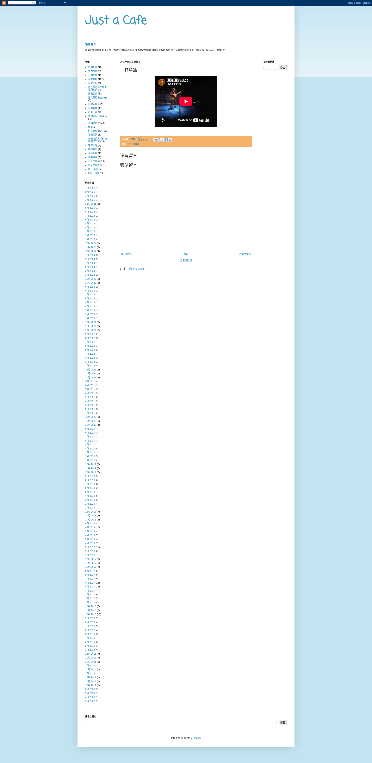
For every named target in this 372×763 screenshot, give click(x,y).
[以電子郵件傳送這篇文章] (155, 140)
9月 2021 (90, 381)
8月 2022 (90, 338)
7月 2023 (90, 294)
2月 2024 (90, 271)
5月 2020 (90, 444)
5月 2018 (90, 539)
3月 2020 (90, 452)
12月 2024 (90, 243)
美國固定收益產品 (97, 116)
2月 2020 (90, 456)
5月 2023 (90, 302)
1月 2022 (90, 365)
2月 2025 (90, 235)
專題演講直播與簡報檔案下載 (97, 140)
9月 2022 (90, 334)
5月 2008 (90, 693)
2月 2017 (90, 598)
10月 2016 (90, 614)
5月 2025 (90, 223)
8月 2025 (90, 211)
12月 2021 (90, 369)
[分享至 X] (162, 140)
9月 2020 (90, 429)
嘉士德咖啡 (134, 144)
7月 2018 (90, 531)
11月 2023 (90, 279)
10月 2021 (90, 377)
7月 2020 (90, 436)
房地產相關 (94, 93)
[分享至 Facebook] (166, 140)
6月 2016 (90, 630)
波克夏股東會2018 (98, 97)
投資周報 (92, 79)
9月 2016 (90, 618)
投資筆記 (92, 83)
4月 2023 (90, 306)
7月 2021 (90, 389)
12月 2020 (90, 417)
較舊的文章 (245, 254)
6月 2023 (90, 298)
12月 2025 (90, 203)
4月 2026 (90, 196)
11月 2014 (90, 669)
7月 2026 (90, 188)
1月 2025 (90, 239)
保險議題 (92, 108)
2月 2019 (90, 503)
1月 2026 (90, 200)
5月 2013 (90, 673)
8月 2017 (90, 575)
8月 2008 (90, 689)
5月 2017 (90, 586)
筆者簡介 (90, 44)
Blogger (197, 738)
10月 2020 (90, 425)
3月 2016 (90, 642)
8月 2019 (90, 480)
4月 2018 (90, 543)
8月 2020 (90, 432)
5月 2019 (90, 492)
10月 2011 (90, 685)
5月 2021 (90, 397)
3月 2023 (90, 310)
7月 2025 (90, 215)
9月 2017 (90, 571)
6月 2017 (90, 582)
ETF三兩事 (93, 173)
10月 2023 (90, 282)
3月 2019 (90, 500)
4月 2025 (90, 227)
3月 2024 (90, 267)
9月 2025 (90, 208)
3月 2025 (90, 231)
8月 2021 (90, 385)
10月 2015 (90, 661)
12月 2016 (90, 606)
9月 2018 (90, 523)
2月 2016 (90, 646)
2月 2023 (90, 314)
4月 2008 (90, 697)
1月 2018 (90, 555)
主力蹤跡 (92, 71)
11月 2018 (90, 515)
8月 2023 (90, 290)
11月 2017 (90, 563)
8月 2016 (90, 622)
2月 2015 (90, 665)
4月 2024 (90, 263)
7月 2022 (90, 342)
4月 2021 (90, 401)
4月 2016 (90, 638)
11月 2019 (90, 468)
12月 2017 (90, 559)
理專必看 (92, 145)
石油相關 (92, 75)
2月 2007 (90, 701)
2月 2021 (90, 409)
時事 (90, 127)
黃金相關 (92, 153)
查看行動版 (186, 260)
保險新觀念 (94, 104)
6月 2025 (90, 219)
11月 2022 (90, 326)
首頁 (186, 254)
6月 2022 (90, 346)
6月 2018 (90, 535)
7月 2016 (90, 626)
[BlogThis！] (159, 140)
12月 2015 (90, 653)
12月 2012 (90, 677)
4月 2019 (90, 496)
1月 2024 (90, 274)
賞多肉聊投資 (95, 165)
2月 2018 (90, 551)
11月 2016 (90, 610)
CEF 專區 (93, 169)
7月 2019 (90, 484)
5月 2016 (90, 634)
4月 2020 (90, 448)
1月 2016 (90, 649)
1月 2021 (90, 413)
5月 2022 (90, 350)
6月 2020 (90, 440)
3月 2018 (90, 547)
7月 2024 (90, 255)
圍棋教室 (92, 149)
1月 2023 (90, 318)
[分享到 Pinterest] (170, 140)
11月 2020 (90, 421)
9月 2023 (90, 286)
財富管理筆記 (95, 130)
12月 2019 (90, 464)
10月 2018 (90, 519)
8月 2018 (90, 527)
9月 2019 (90, 476)
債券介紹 (92, 157)
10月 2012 (90, 681)
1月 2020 (90, 460)
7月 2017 (90, 578)
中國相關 (92, 67)
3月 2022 (90, 358)
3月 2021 (90, 405)
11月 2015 (90, 657)
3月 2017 (90, 594)
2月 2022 (90, 361)
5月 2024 (90, 259)
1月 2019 (90, 507)
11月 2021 (90, 373)
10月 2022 (90, 330)
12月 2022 (90, 322)
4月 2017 (90, 590)
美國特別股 (94, 123)
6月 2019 (90, 488)
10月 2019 (90, 472)
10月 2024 (90, 251)
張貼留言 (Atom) (136, 268)
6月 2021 (90, 393)
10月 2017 (90, 567)
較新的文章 (127, 254)
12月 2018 (90, 511)
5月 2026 (90, 192)
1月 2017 (90, 602)
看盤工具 (92, 112)
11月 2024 (90, 247)
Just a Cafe (116, 21)
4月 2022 (90, 353)
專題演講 (92, 134)
